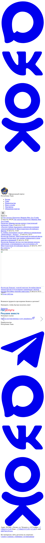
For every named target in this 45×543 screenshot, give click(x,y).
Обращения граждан (12, 209)
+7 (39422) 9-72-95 (23, 529)
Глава (7, 201)
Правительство (10, 203)
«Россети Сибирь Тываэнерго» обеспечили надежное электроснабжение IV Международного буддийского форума (20, 229)
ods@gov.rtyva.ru (7, 531)
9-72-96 (33, 529)
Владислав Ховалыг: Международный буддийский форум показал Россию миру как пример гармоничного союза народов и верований (21, 238)
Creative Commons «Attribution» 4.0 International (17, 536)
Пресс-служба (10, 205)
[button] (41, 319)
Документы (9, 207)
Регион (7, 199)
